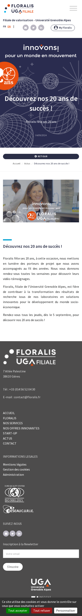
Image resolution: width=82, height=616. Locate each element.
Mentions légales (14, 464)
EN (9, 26)
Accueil (16, 163)
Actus (27, 163)
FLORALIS (9, 418)
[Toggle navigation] (73, 8)
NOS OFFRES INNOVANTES (21, 428)
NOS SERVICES (13, 423)
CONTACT (10, 443)
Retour (42, 156)
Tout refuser (41, 610)
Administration (13, 475)
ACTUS (7, 438)
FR (4, 26)
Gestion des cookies (16, 469)
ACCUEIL (9, 413)
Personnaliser (65, 610)
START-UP (10, 433)
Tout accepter (17, 610)
